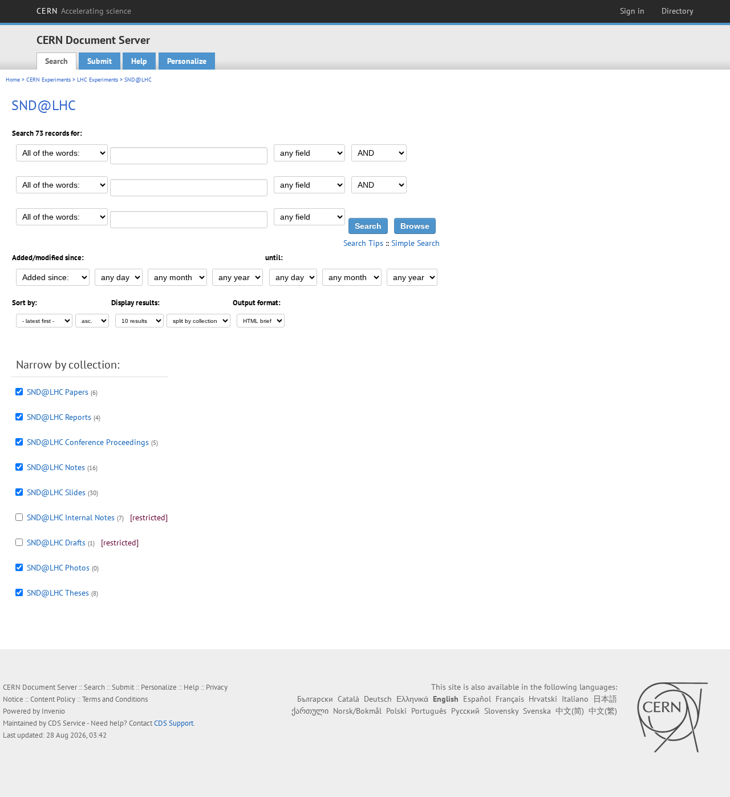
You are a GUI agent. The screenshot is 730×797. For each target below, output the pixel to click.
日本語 (605, 699)
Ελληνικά (412, 699)
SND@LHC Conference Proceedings (88, 442)
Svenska (537, 711)
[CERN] (672, 717)
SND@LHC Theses (58, 593)
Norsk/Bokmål (357, 711)
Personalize (186, 61)
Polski (396, 711)
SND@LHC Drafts (56, 542)
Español (477, 699)
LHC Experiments (97, 79)
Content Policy (52, 699)
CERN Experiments (48, 79)
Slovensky (501, 711)
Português (429, 711)
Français (510, 699)
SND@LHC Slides (56, 492)
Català (348, 699)
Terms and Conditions (115, 699)
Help (139, 61)
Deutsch (378, 699)
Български (315, 699)
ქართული (309, 711)
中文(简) (569, 711)
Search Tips (363, 243)
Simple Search (415, 243)
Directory (678, 11)
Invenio (53, 711)
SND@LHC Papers (57, 392)
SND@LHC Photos (58, 568)
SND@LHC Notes (56, 467)
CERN (83, 11)
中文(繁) (603, 711)
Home (13, 79)
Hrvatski (543, 699)
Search (56, 61)
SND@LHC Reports (59, 417)
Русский (465, 711)
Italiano (575, 699)
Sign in (632, 11)
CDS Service (67, 723)
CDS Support (173, 723)
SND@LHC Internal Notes (71, 517)
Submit (99, 61)
